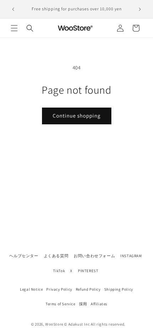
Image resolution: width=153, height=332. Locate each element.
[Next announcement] (140, 9)
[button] (14, 28)
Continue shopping (77, 115)
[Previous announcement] (13, 9)
